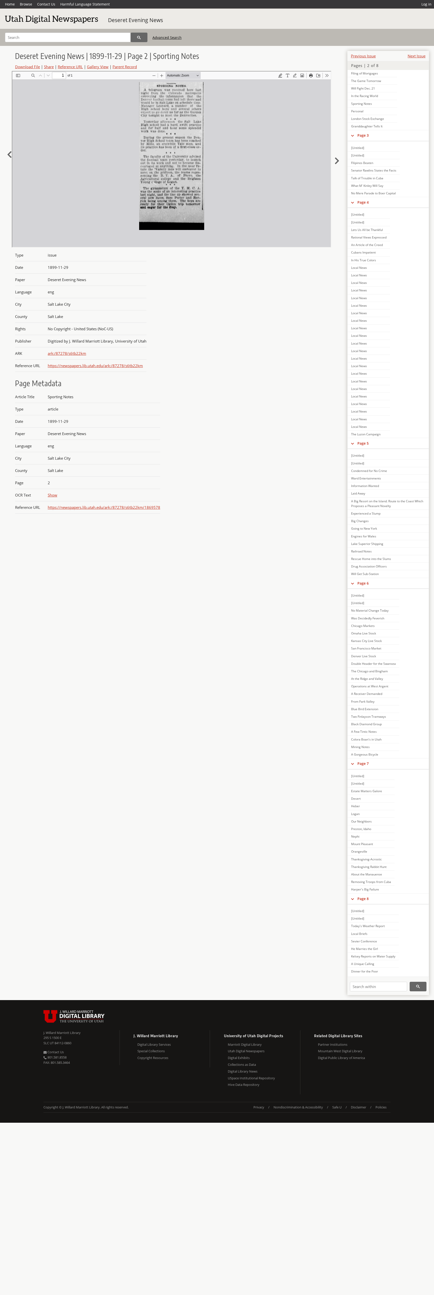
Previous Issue (363, 55)
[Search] (139, 37)
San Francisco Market (366, 648)
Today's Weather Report (368, 926)
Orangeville (359, 851)
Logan (355, 814)
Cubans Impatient (363, 252)
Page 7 (363, 763)
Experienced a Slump (366, 513)
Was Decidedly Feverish (367, 618)
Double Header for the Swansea (373, 664)
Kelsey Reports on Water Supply (373, 956)
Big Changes (360, 521)
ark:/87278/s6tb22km (67, 353)
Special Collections (151, 1051)
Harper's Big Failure (365, 889)
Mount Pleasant (362, 844)
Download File (27, 66)
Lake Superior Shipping (367, 544)
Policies (381, 1107)
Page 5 (363, 443)
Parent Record (125, 66)
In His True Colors (363, 260)
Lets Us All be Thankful (367, 230)
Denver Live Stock (363, 656)
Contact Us (46, 4)
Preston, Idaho (361, 829)
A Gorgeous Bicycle (364, 754)
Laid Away (358, 493)
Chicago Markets (363, 626)
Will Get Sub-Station (365, 574)
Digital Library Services (154, 1044)
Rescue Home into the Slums (371, 559)
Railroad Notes (361, 551)
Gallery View (97, 66)
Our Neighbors (361, 821)
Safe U (337, 1107)
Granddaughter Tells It (367, 126)
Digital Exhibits (239, 1058)
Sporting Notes (361, 104)
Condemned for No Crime (369, 471)
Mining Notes (360, 747)
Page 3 (363, 135)
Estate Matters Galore (366, 791)
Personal (357, 111)
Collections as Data (242, 1064)
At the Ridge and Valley (367, 679)
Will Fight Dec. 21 (363, 88)
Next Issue (416, 55)
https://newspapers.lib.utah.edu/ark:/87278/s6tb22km (95, 365)
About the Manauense (366, 874)
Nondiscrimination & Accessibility (298, 1107)
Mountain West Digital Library (340, 1051)
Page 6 (363, 583)
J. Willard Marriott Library (62, 1032)
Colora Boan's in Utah (366, 739)
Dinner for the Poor (364, 971)
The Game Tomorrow (366, 81)
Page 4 (363, 202)
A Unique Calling (362, 964)
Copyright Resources (152, 1058)
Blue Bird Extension (364, 709)
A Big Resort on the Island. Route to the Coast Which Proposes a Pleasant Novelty (387, 503)
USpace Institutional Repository (251, 1078)
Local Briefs (359, 934)
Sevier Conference (364, 941)
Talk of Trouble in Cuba (367, 178)
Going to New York (364, 528)
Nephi (355, 836)
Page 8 (363, 898)
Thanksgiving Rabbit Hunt (369, 867)
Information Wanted (365, 486)
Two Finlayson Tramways (368, 716)
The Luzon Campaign (366, 434)
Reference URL (70, 66)
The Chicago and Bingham (369, 671)
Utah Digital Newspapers (246, 1051)
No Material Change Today (370, 610)
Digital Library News (242, 1071)
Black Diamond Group (366, 724)
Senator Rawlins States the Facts (373, 170)
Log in (426, 4)
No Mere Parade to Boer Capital (373, 193)
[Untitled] (357, 148)
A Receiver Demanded (366, 694)
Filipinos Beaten (362, 163)
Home (10, 4)
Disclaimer (358, 1107)
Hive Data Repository (243, 1084)
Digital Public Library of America (341, 1058)
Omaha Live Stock (363, 633)
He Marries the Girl (364, 949)
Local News (359, 268)
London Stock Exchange (367, 119)
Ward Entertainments (366, 478)
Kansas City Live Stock (366, 641)
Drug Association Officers (369, 566)
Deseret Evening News (135, 20)
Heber (355, 806)
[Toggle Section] (352, 135)
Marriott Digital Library (245, 1044)
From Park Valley (362, 701)
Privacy (258, 1107)
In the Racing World (364, 96)
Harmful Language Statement (85, 4)
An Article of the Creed (367, 245)
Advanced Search (167, 37)
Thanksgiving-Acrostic (366, 859)
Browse (26, 4)
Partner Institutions (332, 1044)
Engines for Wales (363, 536)
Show (52, 495)
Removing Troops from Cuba (371, 882)
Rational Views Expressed (369, 237)
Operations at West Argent (369, 686)
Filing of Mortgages (364, 73)
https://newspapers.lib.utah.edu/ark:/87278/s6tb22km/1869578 (104, 507)
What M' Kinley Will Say (367, 186)
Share (49, 66)
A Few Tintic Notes (364, 732)
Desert (356, 798)
